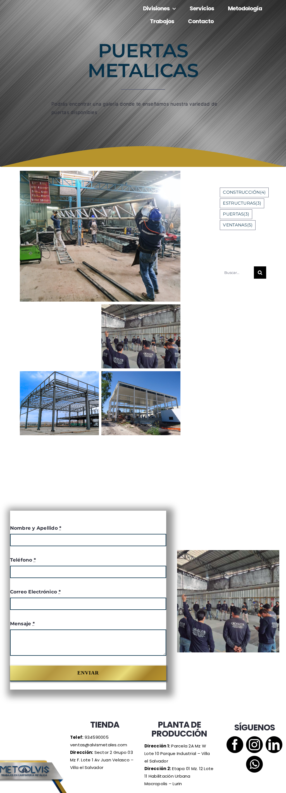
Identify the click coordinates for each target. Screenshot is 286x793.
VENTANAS (237, 225)
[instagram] (254, 744)
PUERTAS (236, 214)
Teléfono (23, 560)
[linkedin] (274, 744)
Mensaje (22, 623)
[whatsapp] (254, 764)
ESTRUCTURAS (242, 203)
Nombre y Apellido (35, 528)
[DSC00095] (140, 403)
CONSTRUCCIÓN (244, 192)
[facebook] (235, 744)
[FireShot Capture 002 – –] (140, 336)
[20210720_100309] (100, 236)
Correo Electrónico (35, 592)
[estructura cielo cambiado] (59, 403)
